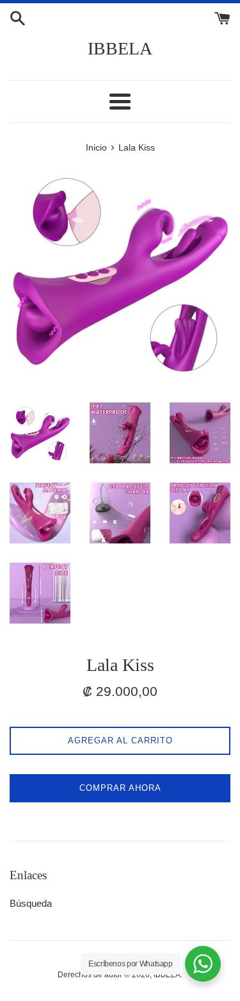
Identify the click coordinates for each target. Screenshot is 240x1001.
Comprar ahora (120, 788)
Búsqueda (31, 903)
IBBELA (120, 48)
